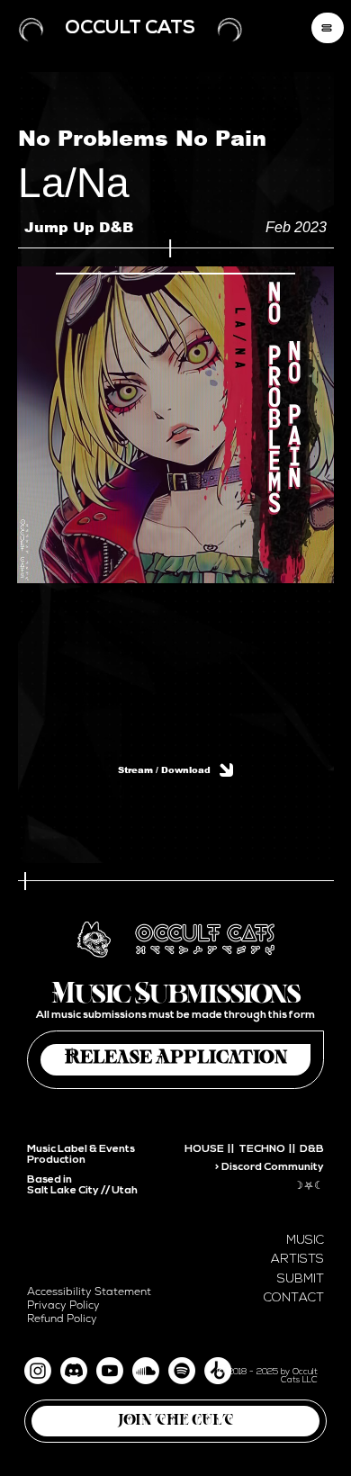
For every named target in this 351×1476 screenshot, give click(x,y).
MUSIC (305, 1240)
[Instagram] (37, 1370)
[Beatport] (217, 1370)
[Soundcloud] (145, 1370)
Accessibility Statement (89, 1292)
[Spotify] (181, 1370)
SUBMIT (300, 1279)
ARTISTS (297, 1259)
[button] (176, 1421)
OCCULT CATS (130, 28)
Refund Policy (62, 1319)
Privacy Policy (63, 1305)
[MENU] (327, 28)
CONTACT (294, 1298)
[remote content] (176, 653)
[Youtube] (109, 1370)
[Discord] (73, 1370)
